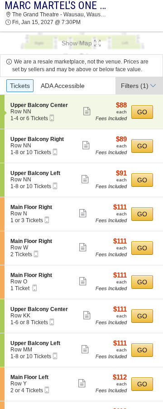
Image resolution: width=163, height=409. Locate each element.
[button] (81, 43)
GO (142, 112)
